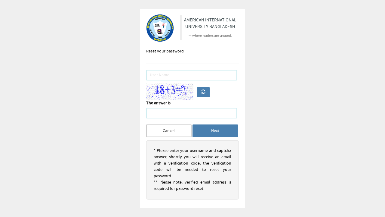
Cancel (169, 131)
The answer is (158, 103)
